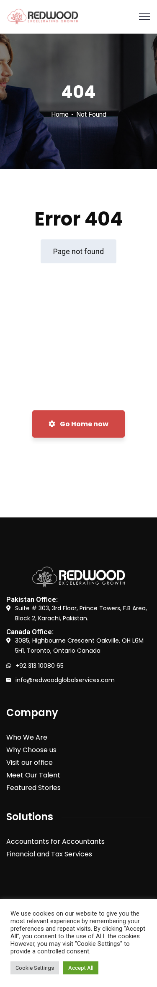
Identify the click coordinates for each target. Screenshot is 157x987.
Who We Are (26, 737)
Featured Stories (33, 788)
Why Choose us (31, 750)
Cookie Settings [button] (34, 968)
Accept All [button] (80, 968)
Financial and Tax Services (49, 854)
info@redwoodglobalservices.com (65, 680)
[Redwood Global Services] (42, 17)
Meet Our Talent (33, 775)
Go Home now (83, 424)
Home (60, 114)
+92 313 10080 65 (39, 666)
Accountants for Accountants (55, 841)
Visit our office (29, 762)
